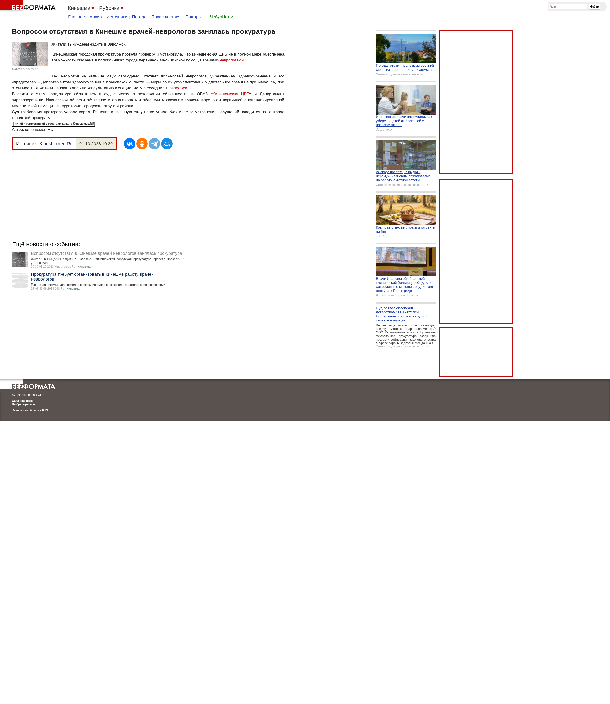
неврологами (232, 60)
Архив (96, 17)
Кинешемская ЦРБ (231, 94)
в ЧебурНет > (219, 17)
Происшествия (166, 17)
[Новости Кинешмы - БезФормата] (28, 6)
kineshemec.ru (30, 69)
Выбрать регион (23, 404)
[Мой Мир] (167, 143)
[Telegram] (154, 143)
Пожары (193, 17)
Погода (139, 17)
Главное (76, 17)
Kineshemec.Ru (56, 143)
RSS (45, 410)
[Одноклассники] (142, 143)
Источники (117, 17)
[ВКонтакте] (129, 143)
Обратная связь (23, 401)
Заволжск (178, 88)
